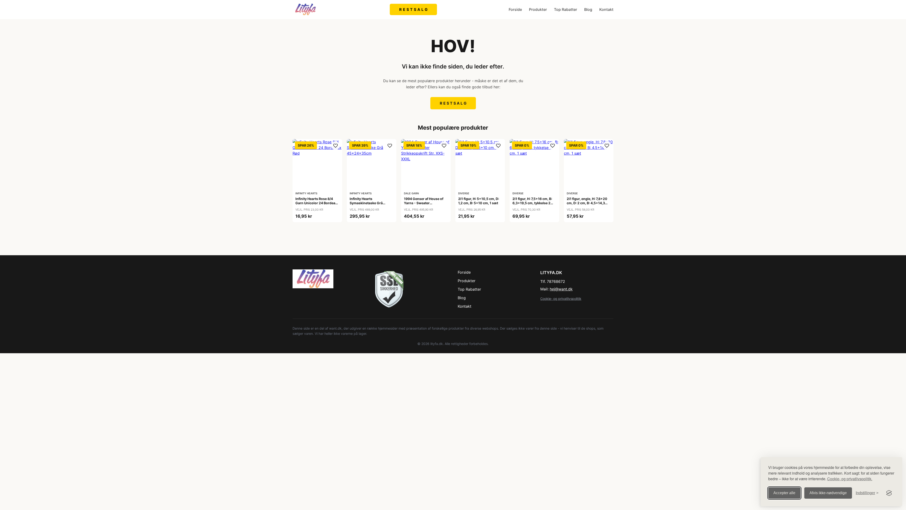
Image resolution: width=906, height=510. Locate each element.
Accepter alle (784, 493)
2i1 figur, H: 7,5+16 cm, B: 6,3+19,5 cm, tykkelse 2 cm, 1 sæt (532, 203)
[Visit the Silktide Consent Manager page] (889, 493)
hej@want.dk (561, 289)
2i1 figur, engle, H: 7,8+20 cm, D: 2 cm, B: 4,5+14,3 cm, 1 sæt (587, 203)
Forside (515, 9)
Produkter (538, 9)
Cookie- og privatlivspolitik (560, 299)
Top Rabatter (565, 9)
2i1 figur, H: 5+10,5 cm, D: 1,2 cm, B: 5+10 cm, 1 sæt (478, 201)
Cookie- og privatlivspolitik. (849, 478)
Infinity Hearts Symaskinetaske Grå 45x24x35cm (366, 203)
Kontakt (606, 9)
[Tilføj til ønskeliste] (335, 145)
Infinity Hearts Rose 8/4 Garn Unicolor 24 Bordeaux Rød (317, 203)
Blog (588, 9)
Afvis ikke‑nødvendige (828, 493)
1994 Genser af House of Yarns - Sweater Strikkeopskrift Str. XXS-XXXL (423, 205)
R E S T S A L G (413, 9)
